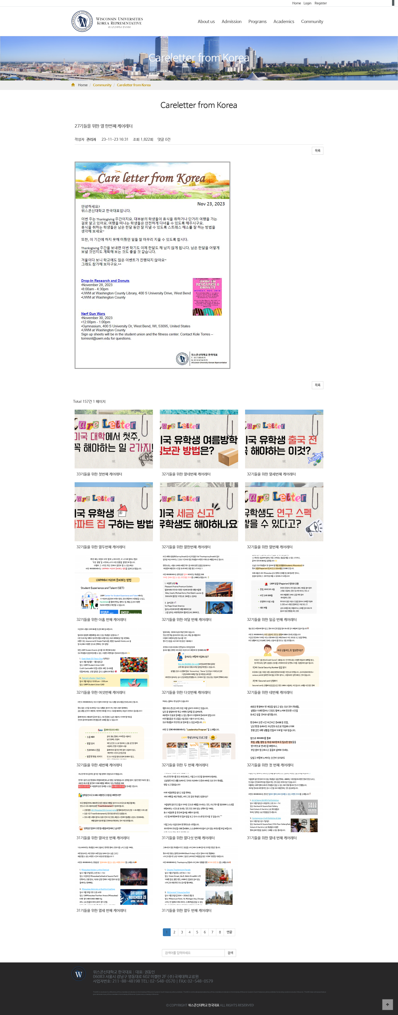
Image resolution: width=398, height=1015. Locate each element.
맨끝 (229, 932)
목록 (317, 151)
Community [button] (312, 21)
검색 (230, 953)
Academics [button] (284, 21)
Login (307, 3)
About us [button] (206, 21)
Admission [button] (232, 21)
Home (296, 3)
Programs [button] (258, 21)
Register (321, 3)
